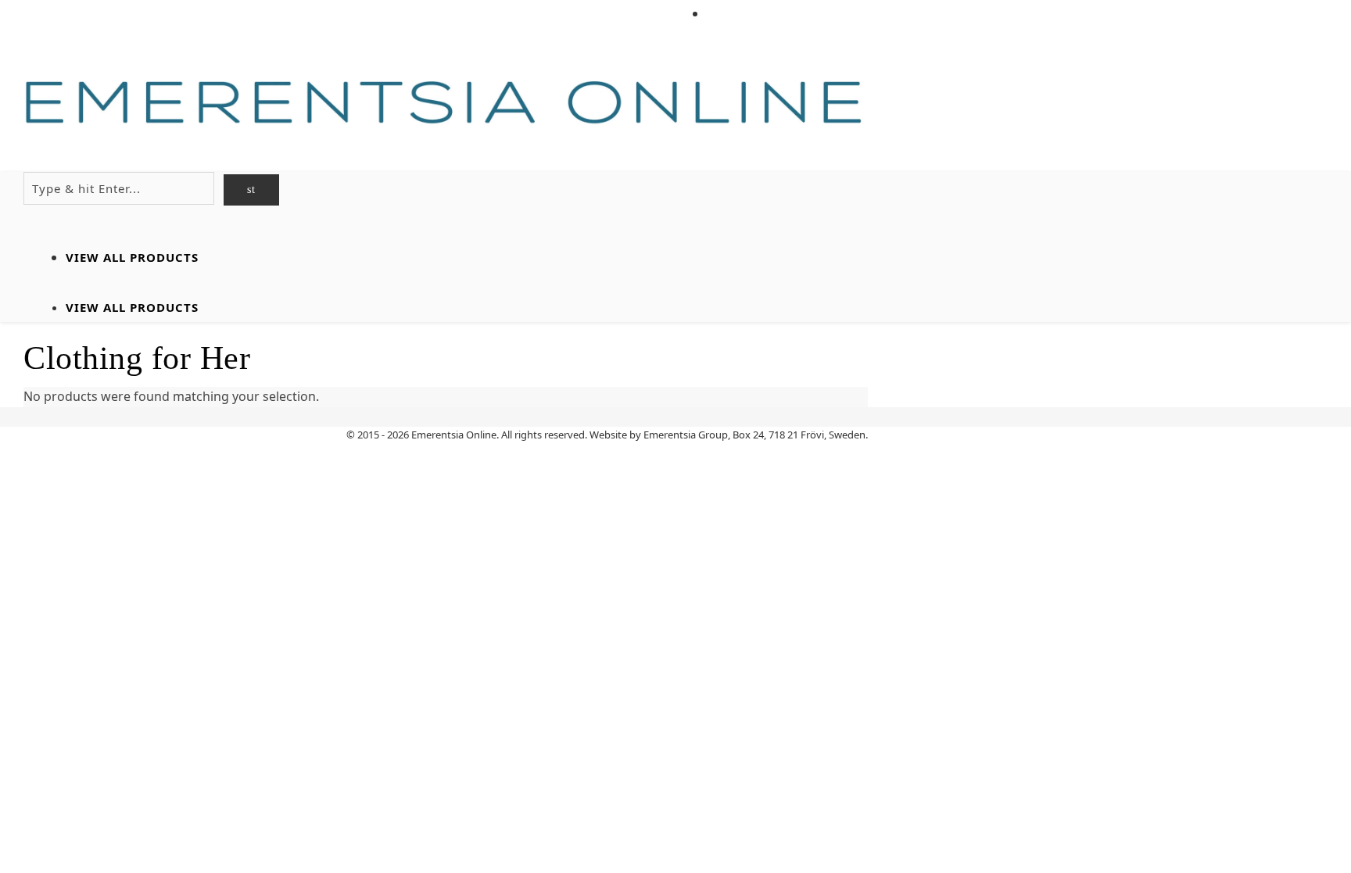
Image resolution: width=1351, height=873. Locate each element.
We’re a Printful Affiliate (787, 14)
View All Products (132, 257)
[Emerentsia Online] (445, 103)
